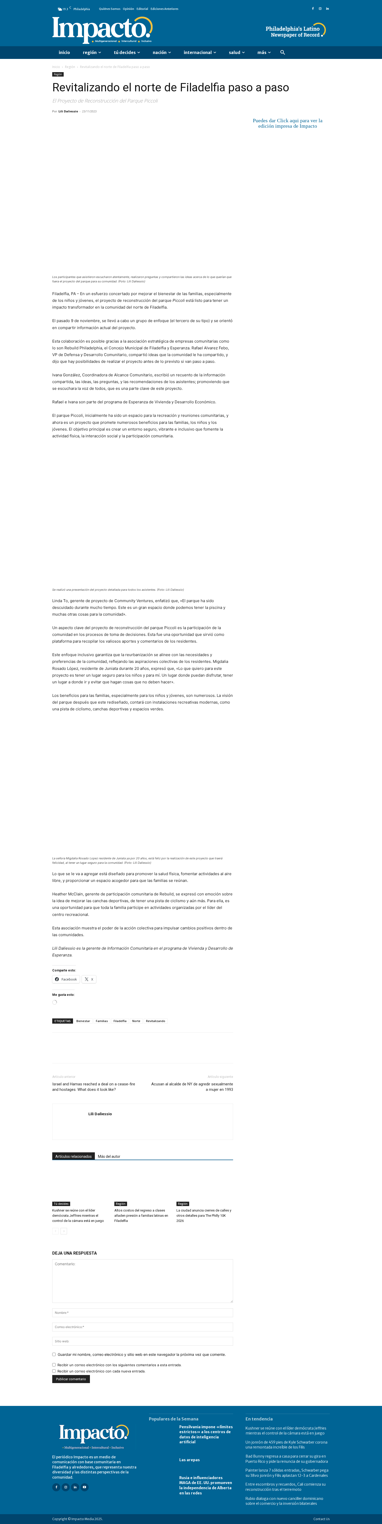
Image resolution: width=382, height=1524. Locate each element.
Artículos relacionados (73, 1156)
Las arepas (189, 1460)
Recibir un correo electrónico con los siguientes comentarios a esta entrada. (119, 1365)
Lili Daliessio (68, 111)
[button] (282, 52)
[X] (69, 123)
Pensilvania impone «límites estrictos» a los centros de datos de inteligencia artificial (206, 1435)
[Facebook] (313, 8)
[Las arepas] (161, 1460)
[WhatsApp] (93, 123)
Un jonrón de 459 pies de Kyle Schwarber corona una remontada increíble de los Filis (286, 1445)
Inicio (56, 67)
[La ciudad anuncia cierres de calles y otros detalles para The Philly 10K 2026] (204, 1186)
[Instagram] (320, 8)
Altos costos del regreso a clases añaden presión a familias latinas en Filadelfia (141, 1215)
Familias (102, 1021)
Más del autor (109, 1156)
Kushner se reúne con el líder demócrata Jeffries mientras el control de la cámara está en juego (78, 1215)
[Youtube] (85, 1487)
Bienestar (83, 1021)
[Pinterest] (81, 123)
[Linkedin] (327, 8)
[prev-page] (55, 1231)
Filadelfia (120, 1021)
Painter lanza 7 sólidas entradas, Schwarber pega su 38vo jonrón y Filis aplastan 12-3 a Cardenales (287, 1473)
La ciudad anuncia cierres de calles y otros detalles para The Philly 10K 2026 (203, 1215)
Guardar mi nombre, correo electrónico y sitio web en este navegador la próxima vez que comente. (142, 1354)
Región (70, 67)
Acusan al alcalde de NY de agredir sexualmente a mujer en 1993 (192, 1087)
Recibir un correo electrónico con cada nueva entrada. (101, 1371)
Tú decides (61, 1204)
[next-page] (64, 1231)
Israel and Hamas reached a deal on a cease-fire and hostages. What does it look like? (93, 1087)
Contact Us (321, 1519)
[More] (117, 123)
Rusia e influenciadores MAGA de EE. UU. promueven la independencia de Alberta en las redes (205, 1485)
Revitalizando (155, 1021)
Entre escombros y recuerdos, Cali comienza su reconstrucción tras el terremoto (286, 1487)
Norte (136, 1021)
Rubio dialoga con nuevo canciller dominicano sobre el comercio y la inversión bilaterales (284, 1501)
